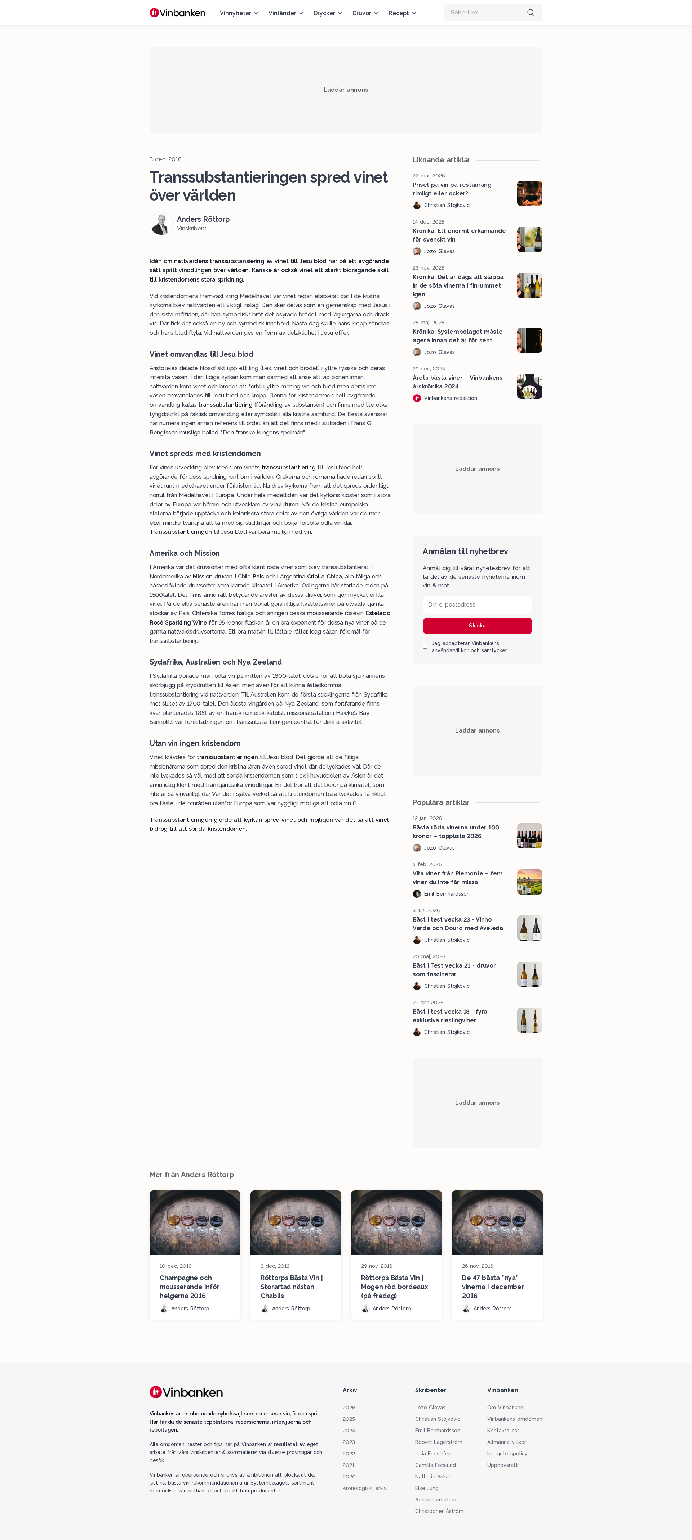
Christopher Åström (439, 1511)
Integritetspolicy (507, 1453)
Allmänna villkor (506, 1442)
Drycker (324, 13)
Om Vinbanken (505, 1407)
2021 (348, 1465)
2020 (349, 1477)
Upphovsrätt (502, 1465)
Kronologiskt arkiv (365, 1488)
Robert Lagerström (439, 1442)
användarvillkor (450, 650)
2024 (349, 1430)
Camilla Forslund (435, 1465)
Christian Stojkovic (438, 1419)
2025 (349, 1419)
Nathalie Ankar (433, 1477)
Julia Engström (433, 1453)
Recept (399, 13)
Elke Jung (427, 1488)
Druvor (361, 13)
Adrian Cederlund (436, 1500)
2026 (349, 1407)
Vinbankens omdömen (514, 1419)
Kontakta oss (503, 1430)
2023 (349, 1442)
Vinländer (282, 13)
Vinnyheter (235, 13)
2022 (349, 1453)
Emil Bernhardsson (438, 1430)
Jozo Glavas (430, 1407)
